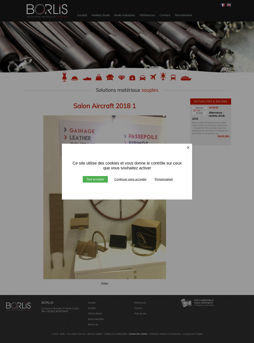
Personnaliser (164, 179)
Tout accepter (95, 179)
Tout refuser (130, 179)
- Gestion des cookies (138, 334)
